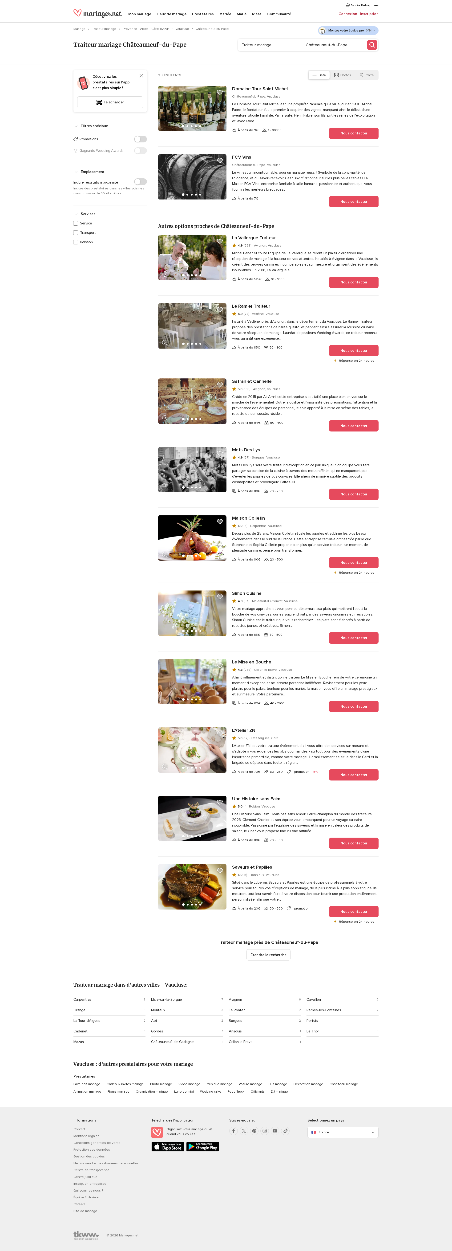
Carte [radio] (370, 75)
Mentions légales (86, 1136)
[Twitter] (244, 1131)
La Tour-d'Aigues (86, 1020)
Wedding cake (210, 1092)
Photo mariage (161, 1084)
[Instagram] (264, 1131)
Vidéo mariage (189, 1084)
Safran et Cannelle (252, 381)
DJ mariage (279, 1092)
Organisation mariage (152, 1092)
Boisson (86, 242)
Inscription (369, 14)
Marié (241, 14)
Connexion (348, 14)
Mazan (78, 1041)
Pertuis (312, 1020)
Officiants (258, 1092)
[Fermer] (141, 75)
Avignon (235, 999)
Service (86, 223)
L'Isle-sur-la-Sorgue (166, 999)
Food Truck (236, 1092)
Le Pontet (237, 1010)
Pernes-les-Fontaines (324, 1010)
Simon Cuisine (247, 593)
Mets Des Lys (246, 450)
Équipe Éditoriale (86, 1197)
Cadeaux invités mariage (125, 1084)
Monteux (158, 1010)
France (324, 1132)
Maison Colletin (248, 518)
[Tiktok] (285, 1131)
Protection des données (91, 1150)
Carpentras (82, 999)
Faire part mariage (86, 1084)
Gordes (157, 1031)
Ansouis (235, 1031)
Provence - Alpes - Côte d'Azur (146, 29)
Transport (88, 232)
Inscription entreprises (89, 1184)
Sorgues (235, 1020)
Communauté (279, 14)
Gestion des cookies (89, 1156)
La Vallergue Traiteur (254, 238)
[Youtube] (275, 1131)
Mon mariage (139, 14)
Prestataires (203, 14)
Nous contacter (353, 133)
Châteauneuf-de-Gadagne (172, 1041)
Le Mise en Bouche (251, 662)
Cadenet (80, 1031)
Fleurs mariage (118, 1092)
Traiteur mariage (104, 29)
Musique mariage (219, 1084)
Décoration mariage (308, 1084)
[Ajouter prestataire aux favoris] (220, 92)
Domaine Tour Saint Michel (260, 89)
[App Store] (167, 1151)
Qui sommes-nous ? (88, 1190)
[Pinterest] (254, 1131)
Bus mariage (278, 1084)
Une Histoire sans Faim (256, 799)
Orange (79, 1010)
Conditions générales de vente (97, 1143)
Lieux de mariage (171, 14)
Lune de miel (184, 1092)
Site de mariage (85, 1211)
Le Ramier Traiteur (251, 306)
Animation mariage (87, 1092)
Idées (257, 14)
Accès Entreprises (364, 5)
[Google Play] (202, 1151)
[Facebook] (233, 1131)
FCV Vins (241, 157)
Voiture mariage (250, 1084)
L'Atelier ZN (243, 730)
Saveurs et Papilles (252, 867)
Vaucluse (182, 29)
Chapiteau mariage (344, 1084)
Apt (154, 1020)
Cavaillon (314, 999)
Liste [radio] (322, 75)
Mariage (79, 29)
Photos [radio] (345, 75)
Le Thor (313, 1031)
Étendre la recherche (268, 955)
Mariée (225, 14)
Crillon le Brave (241, 1041)
